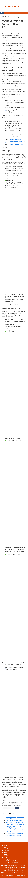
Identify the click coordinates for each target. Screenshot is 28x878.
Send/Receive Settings (16, 139)
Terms (5, 854)
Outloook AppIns (5, 865)
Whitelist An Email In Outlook (17, 144)
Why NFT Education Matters (14, 820)
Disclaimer (6, 850)
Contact (6, 849)
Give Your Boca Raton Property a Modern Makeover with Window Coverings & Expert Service (15, 824)
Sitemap (6, 855)
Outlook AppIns (11, 6)
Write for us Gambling (12, 862)
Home (5, 845)
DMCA (5, 857)
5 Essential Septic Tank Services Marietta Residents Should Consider (15, 835)
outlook (4, 800)
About (5, 847)
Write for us (7, 859)
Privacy (5, 852)
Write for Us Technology (13, 861)
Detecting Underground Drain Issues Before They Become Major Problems (15, 829)
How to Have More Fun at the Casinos (12, 805)
